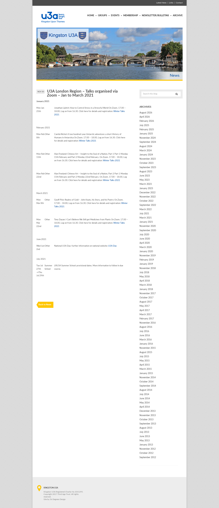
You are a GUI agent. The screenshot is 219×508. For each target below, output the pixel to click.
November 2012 (147, 449)
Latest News (161, 3)
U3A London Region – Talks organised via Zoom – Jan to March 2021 (82, 93)
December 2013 (147, 411)
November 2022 (147, 197)
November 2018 (147, 268)
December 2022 (147, 193)
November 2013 (147, 415)
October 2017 (146, 298)
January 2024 (146, 155)
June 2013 (144, 436)
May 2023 (144, 180)
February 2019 (146, 260)
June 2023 (144, 176)
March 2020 (145, 247)
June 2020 (144, 239)
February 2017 (146, 319)
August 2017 (145, 302)
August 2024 (145, 146)
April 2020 (144, 243)
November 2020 (147, 226)
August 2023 (145, 172)
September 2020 (147, 230)
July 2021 (144, 214)
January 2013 (146, 445)
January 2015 (146, 373)
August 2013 (145, 428)
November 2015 (147, 348)
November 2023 (147, 159)
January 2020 (146, 251)
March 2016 (145, 340)
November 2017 (147, 293)
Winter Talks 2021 (87, 141)
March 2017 (145, 314)
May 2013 (144, 441)
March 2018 (145, 285)
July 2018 (144, 272)
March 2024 (145, 150)
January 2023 (146, 188)
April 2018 (144, 281)
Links (171, 3)
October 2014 (146, 382)
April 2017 (144, 310)
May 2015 (144, 361)
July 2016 (144, 331)
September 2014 (147, 386)
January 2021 (146, 222)
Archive (178, 15)
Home (90, 15)
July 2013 (144, 432)
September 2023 (147, 167)
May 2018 (144, 277)
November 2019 (147, 256)
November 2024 (147, 138)
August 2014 (145, 390)
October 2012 (146, 453)
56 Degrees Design (58, 499)
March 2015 (145, 369)
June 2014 (144, 398)
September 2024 (147, 142)
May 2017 (144, 306)
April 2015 (144, 365)
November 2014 (147, 377)
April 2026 (144, 117)
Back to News (44, 305)
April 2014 (144, 407)
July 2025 (144, 125)
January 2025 (146, 134)
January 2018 (146, 289)
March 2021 (145, 218)
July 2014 (144, 394)
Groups (102, 15)
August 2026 (145, 113)
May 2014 (144, 403)
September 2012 (147, 457)
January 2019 (146, 264)
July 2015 (144, 356)
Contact (179, 3)
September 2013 (147, 424)
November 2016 (147, 323)
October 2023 (146, 163)
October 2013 (146, 419)
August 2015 (145, 352)
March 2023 (145, 184)
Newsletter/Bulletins (155, 15)
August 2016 (145, 327)
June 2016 (144, 335)
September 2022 (147, 205)
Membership (130, 15)
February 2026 (146, 121)
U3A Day (112, 246)
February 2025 (146, 129)
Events (115, 15)
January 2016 (146, 344)
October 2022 (146, 201)
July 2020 (144, 235)
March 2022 (145, 209)
